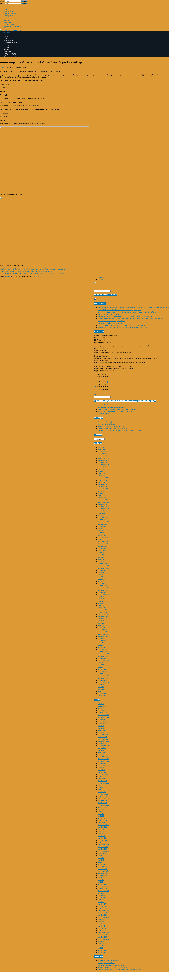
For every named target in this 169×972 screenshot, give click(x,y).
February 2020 (103, 584)
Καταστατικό (7, 22)
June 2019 (101, 601)
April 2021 (101, 559)
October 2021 (102, 546)
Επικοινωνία (7, 18)
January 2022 (102, 540)
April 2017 (101, 645)
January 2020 (102, 586)
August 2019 (102, 597)
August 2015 (102, 685)
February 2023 (103, 518)
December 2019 (103, 588)
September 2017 (103, 641)
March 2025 (102, 476)
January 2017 (102, 652)
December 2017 (103, 634)
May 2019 (101, 603)
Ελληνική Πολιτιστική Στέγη (106, 424)
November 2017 (103, 636)
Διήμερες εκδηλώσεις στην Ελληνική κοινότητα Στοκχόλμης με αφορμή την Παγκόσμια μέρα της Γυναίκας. (130, 319)
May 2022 (101, 531)
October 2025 (102, 463)
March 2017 (102, 647)
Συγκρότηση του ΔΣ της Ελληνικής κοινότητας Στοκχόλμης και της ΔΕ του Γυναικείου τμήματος (127, 312)
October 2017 (102, 639)
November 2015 (103, 678)
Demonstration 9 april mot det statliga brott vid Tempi (117, 409)
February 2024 (103, 500)
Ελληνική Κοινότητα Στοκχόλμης (143, 401)
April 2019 (101, 606)
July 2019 (101, 599)
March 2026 (102, 452)
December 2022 (103, 522)
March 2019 (102, 608)
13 (103, 384)
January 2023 (102, 520)
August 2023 (102, 511)
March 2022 (102, 535)
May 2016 (101, 665)
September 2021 (103, 548)
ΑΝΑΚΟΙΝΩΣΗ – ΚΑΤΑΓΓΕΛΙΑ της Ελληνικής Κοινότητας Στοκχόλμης (119, 310)
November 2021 (103, 544)
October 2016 (102, 658)
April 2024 (101, 496)
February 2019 (102, 610)
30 (95, 392)
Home (6, 7)
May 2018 (101, 623)
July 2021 (101, 553)
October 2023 (102, 507)
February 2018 (102, 630)
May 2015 (101, 689)
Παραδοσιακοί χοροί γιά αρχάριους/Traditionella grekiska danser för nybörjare (26, 271)
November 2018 (103, 617)
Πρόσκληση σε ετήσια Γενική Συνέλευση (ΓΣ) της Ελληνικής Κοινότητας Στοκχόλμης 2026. (126, 316)
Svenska (101, 277)
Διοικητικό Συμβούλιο (10, 14)
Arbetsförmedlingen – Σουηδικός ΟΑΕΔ (111, 426)
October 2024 (103, 487)
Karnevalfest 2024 (104, 414)
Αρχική (6, 9)
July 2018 (101, 621)
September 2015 (103, 683)
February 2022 (103, 537)
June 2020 (101, 575)
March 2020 (102, 581)
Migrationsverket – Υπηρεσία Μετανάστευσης (112, 429)
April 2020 (101, 579)
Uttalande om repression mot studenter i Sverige (115, 412)
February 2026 (103, 454)
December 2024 (103, 482)
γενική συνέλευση (5, 269)
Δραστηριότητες (8, 16)
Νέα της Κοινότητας (10, 25)
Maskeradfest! (103, 405)
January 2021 (102, 564)
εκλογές (14, 269)
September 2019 (103, 595)
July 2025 (101, 469)
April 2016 (101, 667)
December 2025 (103, 458)
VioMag (7, 277)
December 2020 (103, 566)
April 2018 (101, 625)
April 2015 (101, 691)
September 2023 (103, 509)
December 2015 (103, 676)
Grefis (2, 68)
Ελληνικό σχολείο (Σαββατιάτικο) (108, 422)
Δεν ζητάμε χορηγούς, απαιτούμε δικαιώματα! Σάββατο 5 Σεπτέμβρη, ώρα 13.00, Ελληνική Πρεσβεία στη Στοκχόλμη (133, 308)
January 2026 (102, 456)
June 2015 (101, 687)
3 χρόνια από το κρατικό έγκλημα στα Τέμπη (111, 321)
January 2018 (102, 632)
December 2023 (103, 502)
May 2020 (101, 577)
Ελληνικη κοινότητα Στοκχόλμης (39, 269)
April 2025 (101, 474)
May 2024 (101, 493)
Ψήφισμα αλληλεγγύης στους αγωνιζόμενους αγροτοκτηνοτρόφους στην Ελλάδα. (123, 327)
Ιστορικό (6, 20)
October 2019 (102, 592)
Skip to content (5, 33)
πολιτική (19, 269)
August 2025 (102, 467)
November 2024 (103, 485)
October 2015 (102, 680)
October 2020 (102, 570)
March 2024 (102, 498)
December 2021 (103, 542)
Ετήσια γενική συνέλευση (57, 269)
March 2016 (102, 669)
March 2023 (102, 515)
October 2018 (102, 619)
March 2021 (102, 562)
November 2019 (103, 590)
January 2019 (102, 612)
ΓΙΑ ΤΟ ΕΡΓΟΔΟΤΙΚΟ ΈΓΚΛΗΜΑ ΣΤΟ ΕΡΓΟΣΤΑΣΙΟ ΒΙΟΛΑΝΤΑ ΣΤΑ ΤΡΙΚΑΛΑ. (123, 325)
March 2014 (102, 696)
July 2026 (101, 447)
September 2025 (103, 465)
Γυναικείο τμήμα (8, 11)
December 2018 (103, 614)
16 (95, 387)
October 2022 (102, 524)
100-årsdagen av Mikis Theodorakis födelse (112, 407)
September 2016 (103, 661)
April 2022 (101, 533)
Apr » (100, 394)
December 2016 (103, 654)
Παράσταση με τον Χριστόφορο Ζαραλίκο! (111, 314)
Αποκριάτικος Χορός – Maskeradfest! (110, 323)
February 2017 (102, 650)
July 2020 (101, 573)
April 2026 (101, 449)
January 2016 (102, 674)
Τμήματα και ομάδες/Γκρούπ (12, 27)
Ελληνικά (101, 279)
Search (2, 1)
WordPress (37, 277)
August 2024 (102, 491)
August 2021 (102, 551)
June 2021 (101, 555)
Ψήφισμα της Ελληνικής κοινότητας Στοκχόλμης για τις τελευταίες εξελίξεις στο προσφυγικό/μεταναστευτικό (33, 274)
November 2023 (103, 504)
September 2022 (103, 526)
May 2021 (101, 557)
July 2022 (101, 529)
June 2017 (101, 643)
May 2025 (101, 471)
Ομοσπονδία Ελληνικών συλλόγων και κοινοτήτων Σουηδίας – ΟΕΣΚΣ (120, 431)
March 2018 (102, 628)
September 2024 (104, 489)
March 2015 (102, 694)
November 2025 (103, 460)
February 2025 (103, 478)
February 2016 (102, 672)
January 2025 (102, 480)
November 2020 (103, 568)
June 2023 (101, 513)
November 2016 (103, 656)
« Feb (96, 394)
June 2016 (101, 663)
